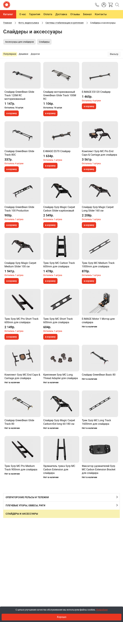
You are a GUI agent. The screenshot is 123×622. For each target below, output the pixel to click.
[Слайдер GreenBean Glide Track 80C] (22, 134)
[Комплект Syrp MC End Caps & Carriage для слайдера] (22, 358)
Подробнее (102, 609)
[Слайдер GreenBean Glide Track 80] (22, 403)
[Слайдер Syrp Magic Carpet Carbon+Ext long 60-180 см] (61, 403)
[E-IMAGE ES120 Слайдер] (100, 75)
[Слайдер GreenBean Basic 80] (100, 358)
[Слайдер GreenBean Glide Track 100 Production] (22, 190)
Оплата (47, 14)
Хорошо (61, 616)
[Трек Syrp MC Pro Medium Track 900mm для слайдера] (22, 449)
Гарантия (34, 14)
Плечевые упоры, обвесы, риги (25, 505)
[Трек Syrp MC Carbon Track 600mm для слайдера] (61, 246)
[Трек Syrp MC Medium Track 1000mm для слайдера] (100, 246)
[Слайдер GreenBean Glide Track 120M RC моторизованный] (22, 75)
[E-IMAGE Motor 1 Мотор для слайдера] (100, 302)
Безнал (87, 14)
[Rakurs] (6, 5)
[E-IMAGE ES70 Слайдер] (61, 134)
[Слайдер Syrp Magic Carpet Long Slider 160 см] (100, 190)
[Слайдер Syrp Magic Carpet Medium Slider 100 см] (22, 246)
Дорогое (35, 54)
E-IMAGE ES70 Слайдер (56, 151)
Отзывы (75, 14)
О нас (22, 14)
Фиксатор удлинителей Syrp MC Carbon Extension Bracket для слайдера (98, 469)
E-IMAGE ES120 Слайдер (96, 91)
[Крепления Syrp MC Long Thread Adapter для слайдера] (61, 358)
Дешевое (23, 54)
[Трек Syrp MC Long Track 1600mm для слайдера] (100, 403)
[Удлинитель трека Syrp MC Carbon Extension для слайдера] (61, 449)
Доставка (61, 14)
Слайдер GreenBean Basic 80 (98, 374)
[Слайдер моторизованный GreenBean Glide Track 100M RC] (61, 75)
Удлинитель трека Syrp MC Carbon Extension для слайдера (59, 469)
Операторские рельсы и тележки (27, 497)
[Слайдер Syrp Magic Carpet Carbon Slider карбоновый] (61, 190)
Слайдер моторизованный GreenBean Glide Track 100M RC (59, 95)
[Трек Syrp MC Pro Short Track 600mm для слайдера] (22, 302)
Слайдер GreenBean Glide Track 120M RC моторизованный (19, 95)
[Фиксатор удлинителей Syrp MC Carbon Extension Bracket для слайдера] (100, 449)
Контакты (101, 14)
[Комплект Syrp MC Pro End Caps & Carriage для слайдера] (100, 134)
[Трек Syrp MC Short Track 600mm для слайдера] (61, 302)
